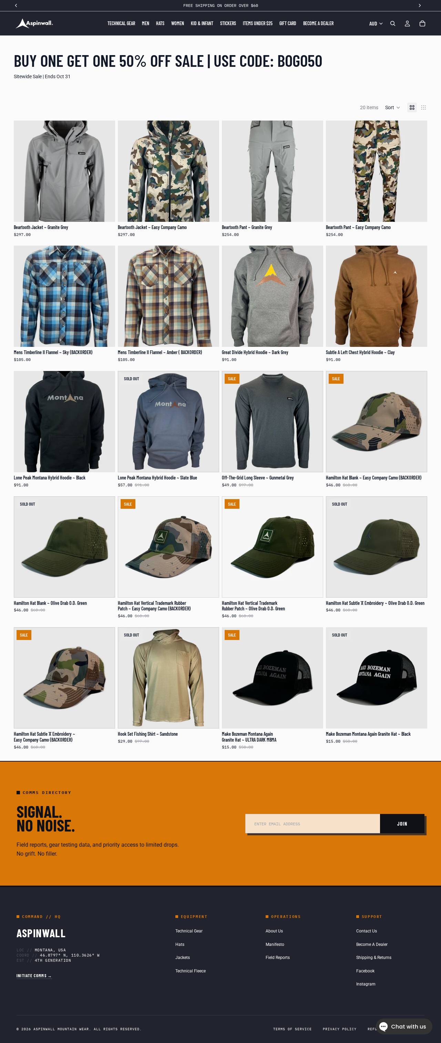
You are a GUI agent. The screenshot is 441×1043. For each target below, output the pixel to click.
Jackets (182, 957)
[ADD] (312, 718)
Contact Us (366, 931)
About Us (274, 931)
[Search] (392, 23)
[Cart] (422, 23)
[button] (392, 107)
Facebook (365, 971)
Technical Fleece (190, 971)
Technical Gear (189, 931)
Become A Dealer (372, 944)
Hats (179, 944)
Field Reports (278, 957)
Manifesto (275, 944)
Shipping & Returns (373, 957)
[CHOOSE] (104, 211)
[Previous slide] (24, 171)
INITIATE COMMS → (34, 975)
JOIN (402, 824)
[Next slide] (104, 171)
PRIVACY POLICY (340, 1029)
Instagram (366, 984)
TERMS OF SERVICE (292, 1029)
